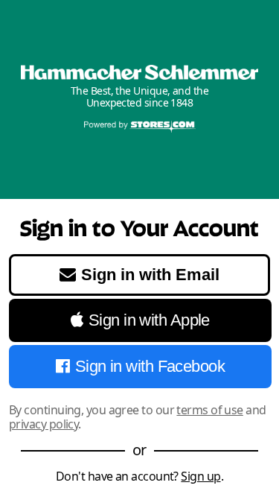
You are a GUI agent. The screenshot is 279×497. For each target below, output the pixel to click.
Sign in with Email (150, 274)
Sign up (200, 476)
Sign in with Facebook (150, 366)
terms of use (209, 410)
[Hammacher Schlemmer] (139, 72)
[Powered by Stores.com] (140, 127)
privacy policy (43, 424)
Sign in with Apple (149, 320)
